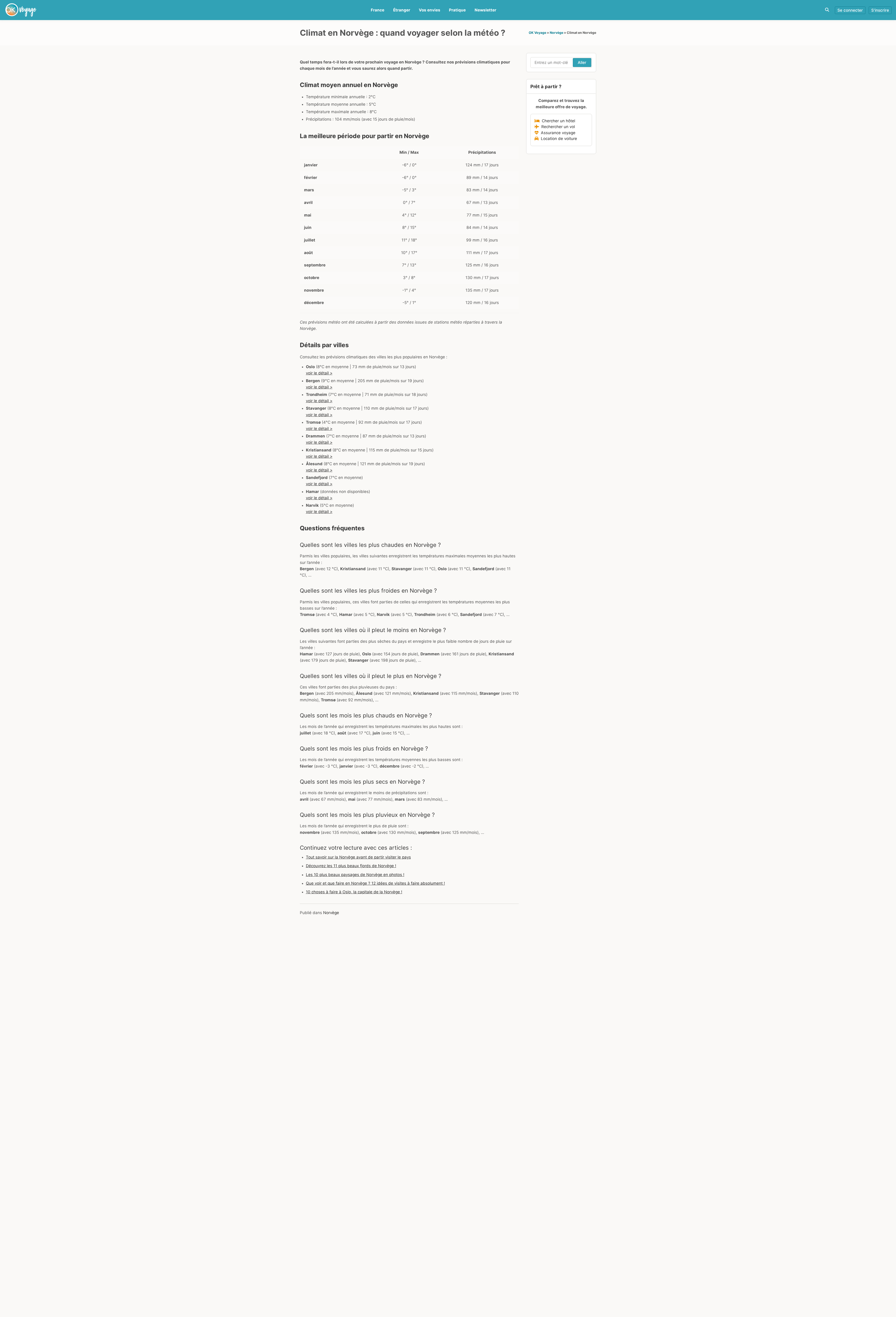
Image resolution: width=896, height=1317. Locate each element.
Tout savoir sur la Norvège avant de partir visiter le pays (358, 857)
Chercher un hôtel (557, 121)
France (377, 10)
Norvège (556, 33)
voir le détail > (319, 373)
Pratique (457, 10)
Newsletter (485, 10)
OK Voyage (537, 33)
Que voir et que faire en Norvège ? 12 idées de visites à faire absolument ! (375, 883)
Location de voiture (558, 138)
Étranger (401, 10)
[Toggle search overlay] (827, 10)
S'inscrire (880, 10)
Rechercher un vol (557, 126)
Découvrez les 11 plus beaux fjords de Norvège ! (351, 865)
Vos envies (429, 10)
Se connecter (850, 10)
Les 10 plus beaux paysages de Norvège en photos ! (355, 874)
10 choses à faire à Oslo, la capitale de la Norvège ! (354, 892)
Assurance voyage (557, 132)
